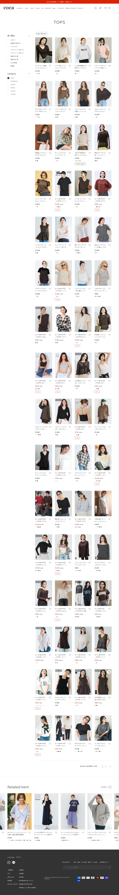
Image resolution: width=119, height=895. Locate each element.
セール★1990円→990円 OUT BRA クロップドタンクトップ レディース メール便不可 (61, 382)
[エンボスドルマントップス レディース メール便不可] (103, 728)
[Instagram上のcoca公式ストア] (8, 863)
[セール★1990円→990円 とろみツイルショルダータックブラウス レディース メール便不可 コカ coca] (43, 319)
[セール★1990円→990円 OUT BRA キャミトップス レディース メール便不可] (43, 365)
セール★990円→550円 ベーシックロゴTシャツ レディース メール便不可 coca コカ (41, 699)
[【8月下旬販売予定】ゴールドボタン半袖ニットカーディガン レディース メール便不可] (83, 137)
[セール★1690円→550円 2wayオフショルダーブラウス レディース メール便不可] (63, 593)
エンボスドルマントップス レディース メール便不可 (100, 745)
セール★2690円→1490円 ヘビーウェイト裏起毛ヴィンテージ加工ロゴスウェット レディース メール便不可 (100, 474)
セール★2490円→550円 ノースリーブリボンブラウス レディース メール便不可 (80, 699)
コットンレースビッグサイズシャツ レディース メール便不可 (100, 428)
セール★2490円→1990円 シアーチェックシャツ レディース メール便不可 (61, 336)
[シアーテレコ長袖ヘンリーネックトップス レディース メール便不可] (43, 50)
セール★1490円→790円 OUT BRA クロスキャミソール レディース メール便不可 (81, 428)
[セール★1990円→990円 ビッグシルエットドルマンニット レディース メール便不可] (83, 639)
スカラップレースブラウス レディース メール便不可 (100, 110)
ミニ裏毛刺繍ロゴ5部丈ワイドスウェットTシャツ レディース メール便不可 (81, 67)
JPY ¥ (18, 857)
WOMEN (19, 8)
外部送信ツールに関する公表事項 (27, 887)
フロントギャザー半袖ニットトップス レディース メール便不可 (80, 110)
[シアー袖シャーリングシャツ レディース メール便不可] (63, 50)
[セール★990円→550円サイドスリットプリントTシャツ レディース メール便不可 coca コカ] (103, 593)
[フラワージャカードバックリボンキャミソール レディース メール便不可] (43, 273)
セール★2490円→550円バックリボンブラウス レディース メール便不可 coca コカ (41, 745)
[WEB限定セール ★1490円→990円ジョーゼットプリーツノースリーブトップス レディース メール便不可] (103, 682)
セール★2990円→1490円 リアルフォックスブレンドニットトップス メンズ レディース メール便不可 (41, 520)
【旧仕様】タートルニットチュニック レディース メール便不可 (100, 520)
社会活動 (21, 877)
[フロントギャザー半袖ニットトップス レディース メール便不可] (83, 94)
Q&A (53, 8)
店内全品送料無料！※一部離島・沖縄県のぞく (59, 2)
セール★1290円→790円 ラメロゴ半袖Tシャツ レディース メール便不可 (61, 474)
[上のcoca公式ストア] (13, 863)
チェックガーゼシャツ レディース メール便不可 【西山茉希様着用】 (61, 154)
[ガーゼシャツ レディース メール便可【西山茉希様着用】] (19, 811)
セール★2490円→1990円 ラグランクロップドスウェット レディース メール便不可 (81, 520)
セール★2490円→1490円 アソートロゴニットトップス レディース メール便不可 (60, 564)
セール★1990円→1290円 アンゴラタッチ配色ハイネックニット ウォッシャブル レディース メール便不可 (41, 564)
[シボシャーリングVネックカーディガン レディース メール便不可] (63, 411)
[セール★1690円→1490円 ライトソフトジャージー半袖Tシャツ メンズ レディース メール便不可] (63, 183)
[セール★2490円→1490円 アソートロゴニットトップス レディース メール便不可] (63, 547)
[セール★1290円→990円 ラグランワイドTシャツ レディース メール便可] (103, 183)
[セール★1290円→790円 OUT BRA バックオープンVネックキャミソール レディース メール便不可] (103, 365)
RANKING (48, 8)
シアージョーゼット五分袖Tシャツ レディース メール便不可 (81, 290)
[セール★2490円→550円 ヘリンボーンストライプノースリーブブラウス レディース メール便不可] (63, 639)
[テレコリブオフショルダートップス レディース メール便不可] (103, 547)
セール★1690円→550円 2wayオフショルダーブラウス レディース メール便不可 (60, 610)
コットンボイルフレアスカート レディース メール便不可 (70, 833)
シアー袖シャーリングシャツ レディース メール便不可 (61, 67)
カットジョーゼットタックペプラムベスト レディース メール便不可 (41, 474)
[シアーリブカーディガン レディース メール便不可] (63, 94)
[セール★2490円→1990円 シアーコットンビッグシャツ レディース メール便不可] (43, 639)
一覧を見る (103, 787)
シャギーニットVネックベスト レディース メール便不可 (81, 200)
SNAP (38, 8)
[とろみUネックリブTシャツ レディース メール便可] (103, 273)
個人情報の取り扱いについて (26, 880)
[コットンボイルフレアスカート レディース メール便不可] (73, 811)
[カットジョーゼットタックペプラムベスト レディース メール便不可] (43, 457)
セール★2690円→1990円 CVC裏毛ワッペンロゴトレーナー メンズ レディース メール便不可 (81, 610)
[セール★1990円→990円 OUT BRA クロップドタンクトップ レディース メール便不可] (63, 365)
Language (11, 857)
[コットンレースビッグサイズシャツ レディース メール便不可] (103, 411)
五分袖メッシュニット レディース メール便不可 (100, 336)
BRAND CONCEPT (70, 8)
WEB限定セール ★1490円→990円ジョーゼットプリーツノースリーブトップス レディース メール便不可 (100, 699)
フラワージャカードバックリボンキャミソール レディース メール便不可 (41, 290)
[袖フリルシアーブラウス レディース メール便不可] (83, 229)
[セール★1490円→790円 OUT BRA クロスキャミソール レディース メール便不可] (83, 411)
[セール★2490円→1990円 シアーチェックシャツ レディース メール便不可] (63, 319)
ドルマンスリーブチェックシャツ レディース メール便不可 (81, 474)
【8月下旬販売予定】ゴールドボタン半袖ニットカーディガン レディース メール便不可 (81, 154)
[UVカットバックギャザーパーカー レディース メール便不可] (43, 411)
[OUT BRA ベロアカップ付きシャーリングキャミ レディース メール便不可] (43, 94)
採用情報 (9, 880)
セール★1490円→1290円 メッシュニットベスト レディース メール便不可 (61, 290)
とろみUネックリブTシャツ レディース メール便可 (100, 290)
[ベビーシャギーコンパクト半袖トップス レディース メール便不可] (103, 50)
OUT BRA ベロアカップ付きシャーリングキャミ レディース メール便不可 (41, 110)
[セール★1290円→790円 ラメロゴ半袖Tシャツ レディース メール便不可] (63, 457)
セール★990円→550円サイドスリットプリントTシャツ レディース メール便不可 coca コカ (101, 610)
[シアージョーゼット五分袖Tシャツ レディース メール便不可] (83, 273)
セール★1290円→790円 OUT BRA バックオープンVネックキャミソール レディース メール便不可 (101, 382)
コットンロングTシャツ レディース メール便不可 (81, 564)
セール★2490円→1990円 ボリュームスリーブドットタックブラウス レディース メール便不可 (81, 336)
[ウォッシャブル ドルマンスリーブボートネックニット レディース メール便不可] (99, 811)
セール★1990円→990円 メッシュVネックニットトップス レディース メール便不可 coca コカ (100, 656)
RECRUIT (80, 8)
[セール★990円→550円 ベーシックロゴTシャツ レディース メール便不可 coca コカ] (43, 682)
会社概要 (21, 873)
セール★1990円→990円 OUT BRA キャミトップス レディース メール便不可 (41, 382)
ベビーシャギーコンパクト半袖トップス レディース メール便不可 (100, 67)
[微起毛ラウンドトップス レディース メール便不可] (63, 503)
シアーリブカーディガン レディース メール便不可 (61, 110)
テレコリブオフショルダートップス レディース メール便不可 (100, 564)
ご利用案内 (10, 870)
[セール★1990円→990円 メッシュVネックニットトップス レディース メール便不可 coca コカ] (103, 639)
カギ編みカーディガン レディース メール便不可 (80, 382)
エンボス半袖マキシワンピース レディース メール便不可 (43, 833)
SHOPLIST (61, 8)
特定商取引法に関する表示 (25, 884)
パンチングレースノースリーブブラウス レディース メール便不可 (40, 246)
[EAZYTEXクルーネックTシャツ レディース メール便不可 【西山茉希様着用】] (83, 728)
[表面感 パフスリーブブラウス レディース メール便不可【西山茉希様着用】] (43, 137)
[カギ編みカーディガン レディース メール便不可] (83, 365)
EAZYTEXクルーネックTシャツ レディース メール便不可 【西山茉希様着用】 (81, 745)
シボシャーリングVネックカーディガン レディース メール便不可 (60, 428)
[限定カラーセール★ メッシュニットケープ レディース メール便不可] (103, 137)
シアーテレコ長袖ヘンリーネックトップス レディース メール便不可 (41, 67)
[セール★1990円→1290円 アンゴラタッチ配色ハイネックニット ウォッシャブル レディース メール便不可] (43, 547)
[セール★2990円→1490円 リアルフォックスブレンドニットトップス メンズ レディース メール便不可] (43, 503)
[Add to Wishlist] (50, 66)
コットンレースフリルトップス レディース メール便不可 (41, 200)
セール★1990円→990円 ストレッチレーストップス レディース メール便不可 (41, 610)
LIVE (42, 8)
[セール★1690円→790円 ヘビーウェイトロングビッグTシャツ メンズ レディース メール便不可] (63, 728)
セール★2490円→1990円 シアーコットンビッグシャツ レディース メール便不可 (40, 656)
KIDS (31, 8)
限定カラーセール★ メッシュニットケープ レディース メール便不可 (100, 154)
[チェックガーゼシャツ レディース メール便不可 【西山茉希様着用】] (63, 137)
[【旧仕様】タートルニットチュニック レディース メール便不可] (103, 503)
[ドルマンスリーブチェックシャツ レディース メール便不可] (83, 457)
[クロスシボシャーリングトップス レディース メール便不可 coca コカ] (63, 682)
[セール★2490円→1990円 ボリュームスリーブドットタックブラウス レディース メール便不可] (83, 319)
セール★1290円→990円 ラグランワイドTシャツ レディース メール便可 (100, 200)
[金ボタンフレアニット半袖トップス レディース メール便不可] (103, 229)
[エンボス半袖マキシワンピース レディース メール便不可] (46, 811)
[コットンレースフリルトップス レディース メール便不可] (43, 183)
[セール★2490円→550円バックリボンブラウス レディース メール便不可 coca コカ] (43, 728)
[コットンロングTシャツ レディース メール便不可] (83, 547)
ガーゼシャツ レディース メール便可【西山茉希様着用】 (17, 833)
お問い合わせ (10, 877)
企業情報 (21, 870)
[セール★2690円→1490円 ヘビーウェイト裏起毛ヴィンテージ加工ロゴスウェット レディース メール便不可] (103, 457)
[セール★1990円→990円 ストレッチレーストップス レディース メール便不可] (43, 593)
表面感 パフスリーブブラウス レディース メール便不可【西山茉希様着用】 (41, 154)
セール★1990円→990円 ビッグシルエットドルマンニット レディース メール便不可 (81, 656)
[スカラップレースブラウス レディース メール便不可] (103, 94)
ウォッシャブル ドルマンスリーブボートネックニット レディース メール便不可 (96, 834)
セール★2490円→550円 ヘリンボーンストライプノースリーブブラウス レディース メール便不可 (61, 656)
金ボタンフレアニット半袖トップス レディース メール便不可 (100, 246)
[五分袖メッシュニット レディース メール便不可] (103, 319)
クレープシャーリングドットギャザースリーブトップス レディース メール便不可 (60, 246)
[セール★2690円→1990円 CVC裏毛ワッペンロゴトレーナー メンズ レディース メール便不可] (83, 593)
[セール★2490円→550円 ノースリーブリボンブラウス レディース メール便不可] (83, 682)
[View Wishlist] (107, 8)
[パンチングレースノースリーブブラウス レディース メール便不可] (43, 229)
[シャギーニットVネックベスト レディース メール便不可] (83, 183)
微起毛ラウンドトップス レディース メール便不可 (61, 520)
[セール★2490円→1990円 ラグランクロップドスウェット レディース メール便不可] (83, 503)
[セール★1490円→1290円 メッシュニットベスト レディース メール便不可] (63, 273)
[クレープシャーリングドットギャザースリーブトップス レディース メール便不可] (63, 229)
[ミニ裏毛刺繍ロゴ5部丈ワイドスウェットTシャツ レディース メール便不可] (83, 50)
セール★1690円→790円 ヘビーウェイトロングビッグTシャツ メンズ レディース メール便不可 (61, 745)
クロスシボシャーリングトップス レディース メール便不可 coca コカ (61, 699)
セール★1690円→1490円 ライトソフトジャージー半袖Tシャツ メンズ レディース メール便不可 (60, 200)
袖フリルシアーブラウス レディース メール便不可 (81, 246)
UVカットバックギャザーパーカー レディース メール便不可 (41, 428)
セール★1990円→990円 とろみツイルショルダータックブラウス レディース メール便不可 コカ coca (41, 336)
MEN (26, 8)
